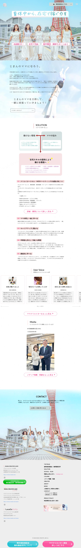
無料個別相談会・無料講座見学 (52, 466)
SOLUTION (47, 469)
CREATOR (47, 481)
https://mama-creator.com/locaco (11, 518)
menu (76, 4)
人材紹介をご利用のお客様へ (51, 488)
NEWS (46, 486)
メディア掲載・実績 (49, 479)
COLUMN (46, 476)
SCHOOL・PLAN (48, 471)
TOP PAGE (47, 464)
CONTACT (47, 491)
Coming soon (59, 474)
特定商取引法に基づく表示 (51, 500)
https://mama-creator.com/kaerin (11, 501)
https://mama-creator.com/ (10, 474)
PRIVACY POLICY (49, 498)
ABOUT (46, 483)
